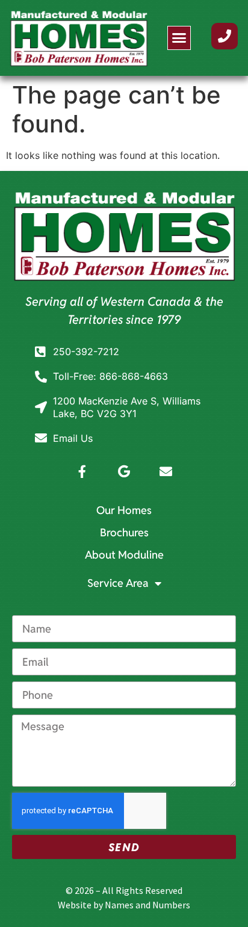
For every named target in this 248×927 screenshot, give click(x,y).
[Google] (124, 471)
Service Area (118, 583)
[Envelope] (165, 471)
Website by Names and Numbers (124, 905)
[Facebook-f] (82, 471)
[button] (179, 38)
